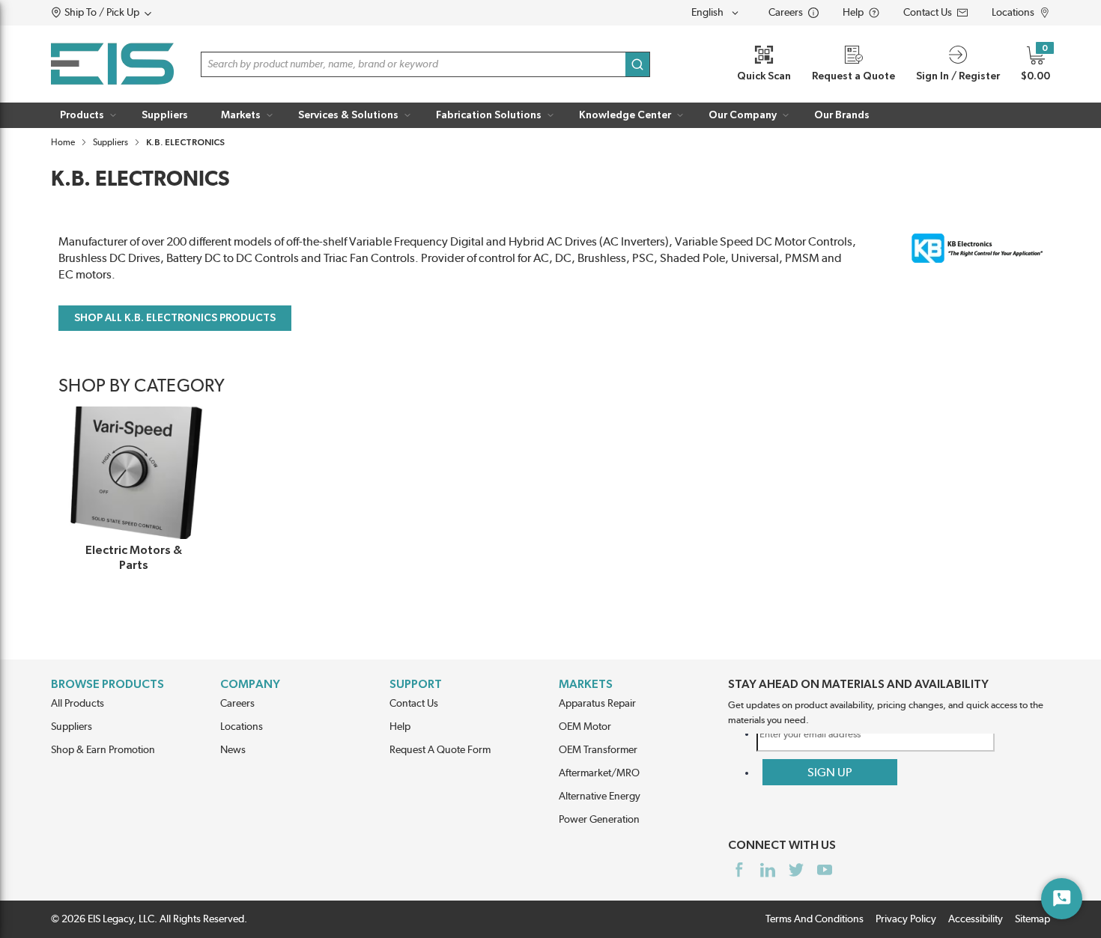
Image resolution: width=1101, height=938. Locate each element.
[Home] (112, 64)
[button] (129, 12)
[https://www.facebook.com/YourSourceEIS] (739, 870)
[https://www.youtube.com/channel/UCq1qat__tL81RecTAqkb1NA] (824, 870)
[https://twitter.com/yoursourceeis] (796, 870)
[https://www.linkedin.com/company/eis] (767, 870)
